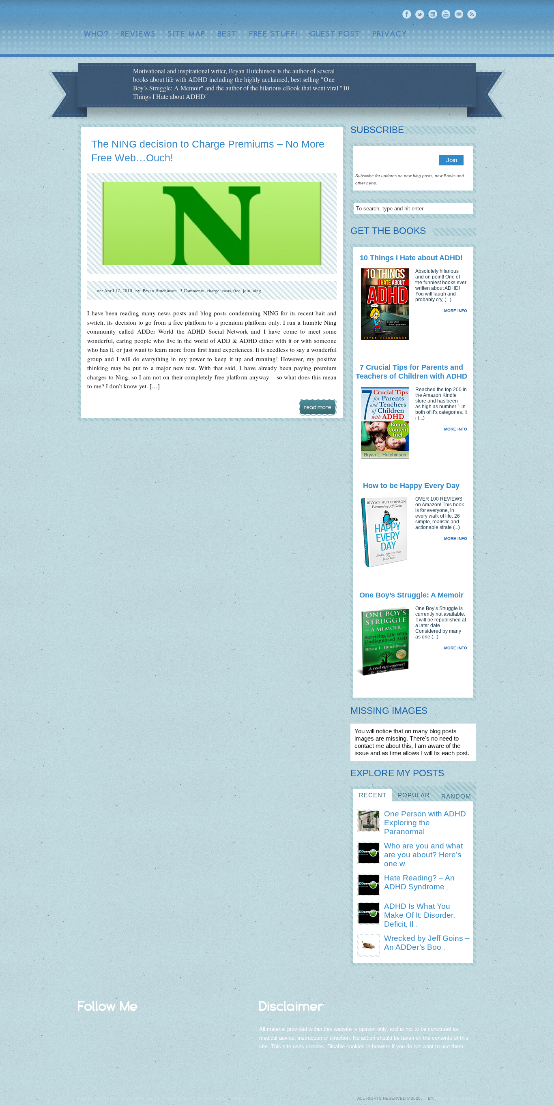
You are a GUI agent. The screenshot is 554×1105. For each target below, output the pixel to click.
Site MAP (187, 34)
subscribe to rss (471, 14)
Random (456, 796)
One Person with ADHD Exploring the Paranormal (425, 822)
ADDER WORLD (139, 15)
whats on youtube (445, 14)
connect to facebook (406, 14)
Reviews (138, 34)
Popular (414, 795)
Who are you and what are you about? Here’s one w (423, 855)
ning (257, 290)
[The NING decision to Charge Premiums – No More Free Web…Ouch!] (212, 272)
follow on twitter (419, 14)
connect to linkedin (432, 14)
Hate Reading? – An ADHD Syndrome (419, 882)
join (246, 290)
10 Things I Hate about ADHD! (411, 258)
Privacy (390, 34)
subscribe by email (458, 14)
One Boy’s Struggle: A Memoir (411, 595)
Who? (96, 34)
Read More (318, 407)
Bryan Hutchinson (455, 1098)
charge (213, 290)
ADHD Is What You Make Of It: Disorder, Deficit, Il (419, 915)
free (236, 290)
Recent (373, 795)
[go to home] (415, 85)
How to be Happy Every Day (411, 486)
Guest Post (335, 34)
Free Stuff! (273, 34)
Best (227, 34)
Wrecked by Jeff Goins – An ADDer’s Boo (427, 942)
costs (226, 290)
